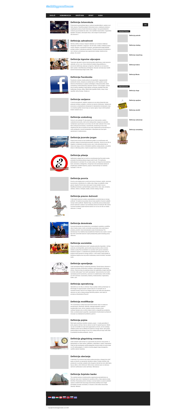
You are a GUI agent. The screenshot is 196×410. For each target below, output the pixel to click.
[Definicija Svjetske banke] (59, 379)
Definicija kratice (134, 64)
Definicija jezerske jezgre (83, 137)
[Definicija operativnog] (59, 289)
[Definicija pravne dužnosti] (59, 206)
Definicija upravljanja (81, 263)
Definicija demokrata (81, 223)
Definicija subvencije (135, 120)
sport (91, 15)
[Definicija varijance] (59, 105)
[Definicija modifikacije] (59, 307)
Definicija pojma (79, 320)
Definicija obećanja (80, 356)
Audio (100, 15)
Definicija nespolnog (135, 55)
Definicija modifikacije (82, 301)
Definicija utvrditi (134, 110)
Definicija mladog (134, 45)
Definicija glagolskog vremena (86, 338)
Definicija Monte (134, 74)
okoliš (52, 15)
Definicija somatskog (136, 129)
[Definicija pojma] (59, 326)
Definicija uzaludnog (81, 117)
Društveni (80, 15)
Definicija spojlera (135, 100)
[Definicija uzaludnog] (59, 123)
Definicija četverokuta (82, 22)
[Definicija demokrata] (59, 230)
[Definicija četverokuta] (59, 27)
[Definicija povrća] (59, 184)
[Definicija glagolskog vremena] (59, 343)
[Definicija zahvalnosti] (59, 45)
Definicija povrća (79, 178)
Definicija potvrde (134, 35)
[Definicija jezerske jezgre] (59, 142)
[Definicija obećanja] (59, 362)
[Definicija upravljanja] (59, 268)
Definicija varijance (80, 99)
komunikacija (65, 15)
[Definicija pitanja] (59, 163)
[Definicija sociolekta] (59, 248)
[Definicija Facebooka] (59, 85)
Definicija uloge (134, 90)
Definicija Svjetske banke (84, 374)
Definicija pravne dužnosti (84, 196)
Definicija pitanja (79, 155)
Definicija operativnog (82, 284)
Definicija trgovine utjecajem (85, 59)
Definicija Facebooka (81, 77)
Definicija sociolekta (81, 243)
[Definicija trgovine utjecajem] (59, 64)
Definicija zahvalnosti (82, 41)
